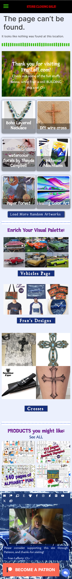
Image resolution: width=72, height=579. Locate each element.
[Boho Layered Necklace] (19, 115)
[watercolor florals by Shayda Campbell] (19, 153)
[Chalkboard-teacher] (17, 496)
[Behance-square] (56, 496)
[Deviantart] (50, 496)
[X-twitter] (5, 501)
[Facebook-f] (37, 496)
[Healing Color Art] (53, 190)
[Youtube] (63, 496)
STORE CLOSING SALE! (41, 7)
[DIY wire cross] (53, 115)
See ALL (36, 437)
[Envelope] (5, 496)
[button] (6, 6)
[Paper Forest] (19, 190)
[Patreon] (11, 496)
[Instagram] (43, 496)
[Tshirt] (30, 496)
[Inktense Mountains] (53, 153)
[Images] (11, 501)
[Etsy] (24, 496)
